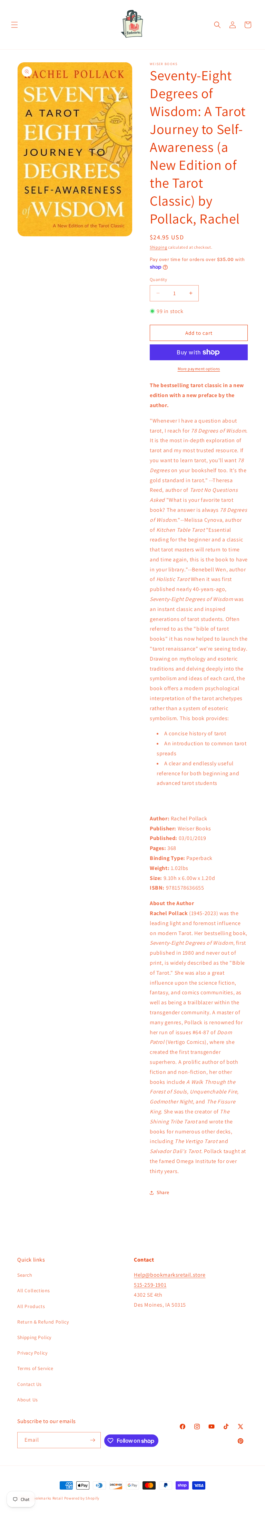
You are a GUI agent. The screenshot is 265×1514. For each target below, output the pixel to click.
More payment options (199, 368)
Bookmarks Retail (47, 1498)
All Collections (33, 1290)
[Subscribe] (92, 1440)
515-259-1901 (150, 1284)
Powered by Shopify (82, 1498)
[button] (14, 24)
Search (24, 1275)
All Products (31, 1306)
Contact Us (29, 1384)
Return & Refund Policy (43, 1322)
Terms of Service (35, 1368)
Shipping (158, 247)
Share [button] (163, 1192)
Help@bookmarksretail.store (170, 1274)
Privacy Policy (32, 1353)
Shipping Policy (34, 1337)
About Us (27, 1400)
